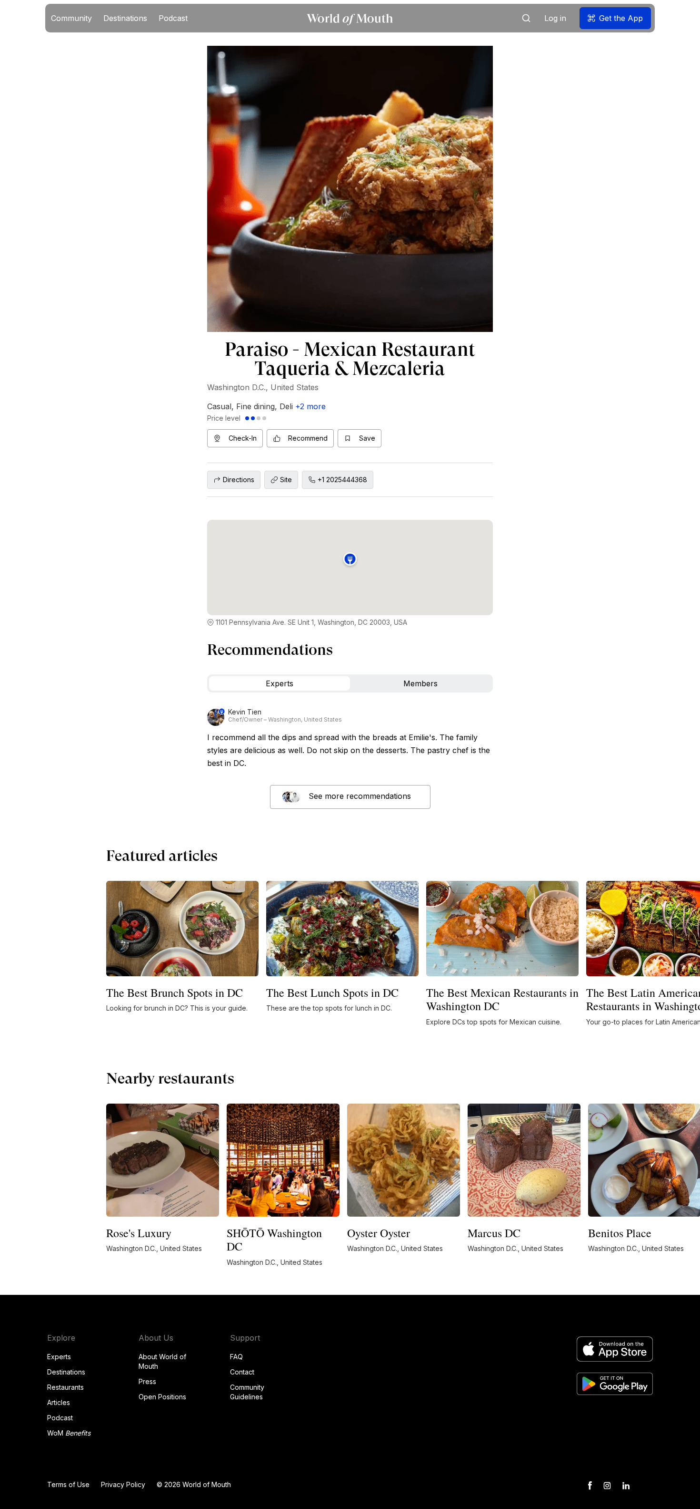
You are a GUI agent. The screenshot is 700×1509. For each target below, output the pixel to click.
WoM (68, 1433)
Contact (242, 1372)
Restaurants (65, 1387)
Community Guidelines (247, 1392)
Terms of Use (68, 1484)
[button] (71, 18)
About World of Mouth (162, 1361)
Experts (59, 1357)
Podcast (60, 1418)
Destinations (66, 1372)
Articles (58, 1402)
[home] (350, 18)
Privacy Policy (123, 1484)
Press (147, 1381)
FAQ (236, 1357)
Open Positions (162, 1397)
